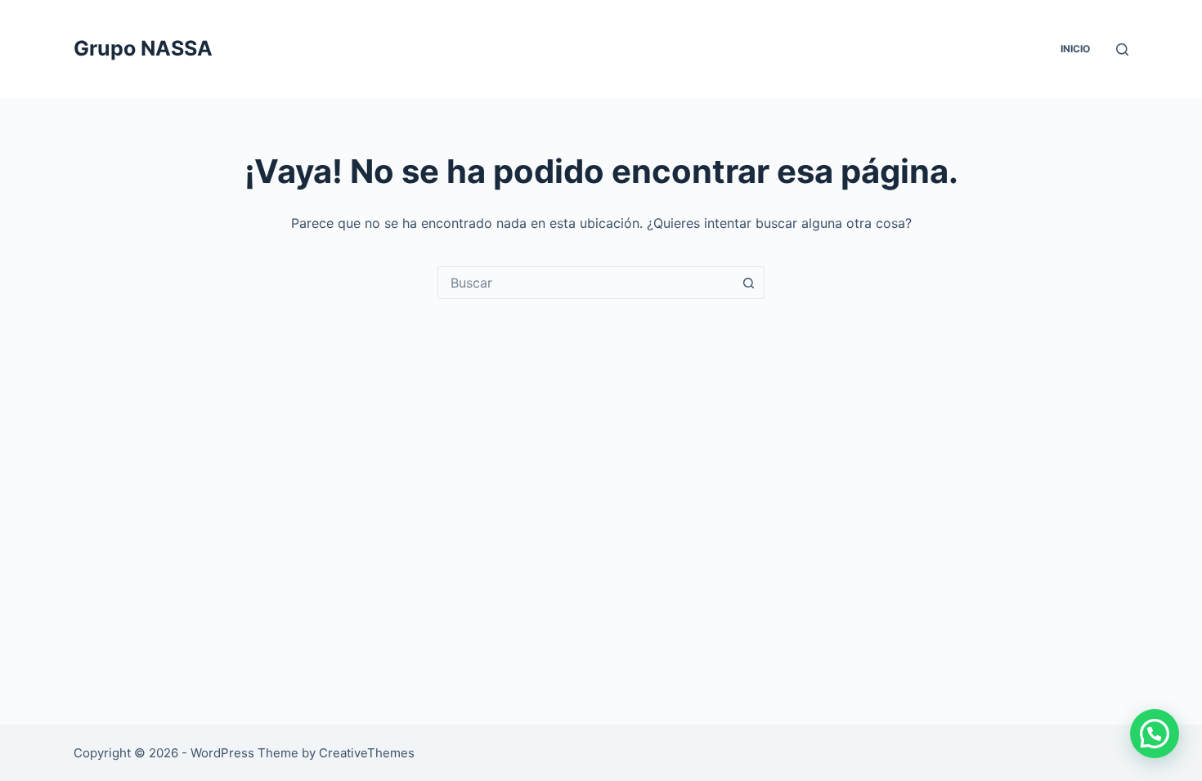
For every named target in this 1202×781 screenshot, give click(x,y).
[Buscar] (1122, 49)
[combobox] (585, 282)
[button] (1154, 733)
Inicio (1075, 48)
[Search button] (748, 282)
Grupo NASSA (143, 48)
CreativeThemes (367, 753)
